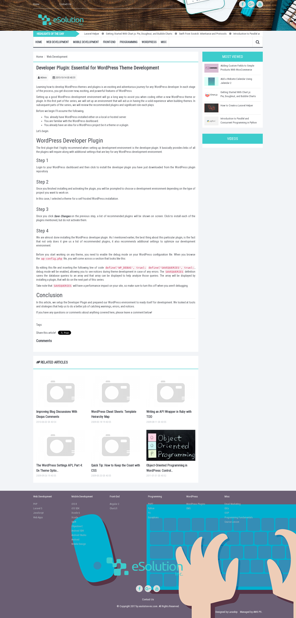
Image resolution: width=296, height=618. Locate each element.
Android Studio (78, 535)
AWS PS (257, 611)
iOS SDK (75, 508)
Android (75, 539)
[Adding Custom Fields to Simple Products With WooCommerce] (211, 68)
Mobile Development (86, 42)
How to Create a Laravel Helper (236, 105)
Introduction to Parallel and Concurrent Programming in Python (254, 33)
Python (151, 508)
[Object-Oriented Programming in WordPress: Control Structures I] (170, 445)
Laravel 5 (37, 508)
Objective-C (77, 526)
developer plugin (121, 167)
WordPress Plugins (195, 504)
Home (36, 4)
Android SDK (77, 530)
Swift (73, 521)
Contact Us (65, 4)
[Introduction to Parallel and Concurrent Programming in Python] (211, 121)
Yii (149, 512)
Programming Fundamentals (239, 517)
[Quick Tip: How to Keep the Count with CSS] (115, 445)
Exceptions (153, 517)
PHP (35, 504)
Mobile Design (78, 544)
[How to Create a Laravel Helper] (211, 108)
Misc (164, 42)
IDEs (227, 508)
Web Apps (38, 517)
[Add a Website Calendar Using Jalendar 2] (211, 81)
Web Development (57, 42)
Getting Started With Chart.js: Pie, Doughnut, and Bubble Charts (127, 33)
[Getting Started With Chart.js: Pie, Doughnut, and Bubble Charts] (211, 94)
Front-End (109, 42)
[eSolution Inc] (62, 19)
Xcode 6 (75, 512)
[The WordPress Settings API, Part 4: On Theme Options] (60, 445)
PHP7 (150, 504)
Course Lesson (232, 521)
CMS (188, 508)
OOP (227, 512)
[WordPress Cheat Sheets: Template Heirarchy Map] (115, 391)
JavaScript (38, 512)
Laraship (233, 611)
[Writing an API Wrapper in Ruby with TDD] (170, 391)
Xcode (74, 517)
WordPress (149, 42)
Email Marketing (233, 504)
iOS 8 (74, 504)
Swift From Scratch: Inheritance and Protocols (190, 33)
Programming (129, 42)
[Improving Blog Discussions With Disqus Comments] (60, 391)
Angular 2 (114, 504)
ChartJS (113, 508)
